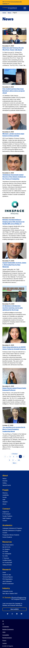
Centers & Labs (6, 574)
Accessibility (5, 635)
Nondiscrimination (7, 637)
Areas (4, 572)
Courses (4, 532)
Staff (3, 499)
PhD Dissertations (7, 579)
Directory (5, 493)
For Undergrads (6, 553)
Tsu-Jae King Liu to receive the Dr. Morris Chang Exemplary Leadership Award (13, 429)
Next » (15, 463)
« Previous (15, 453)
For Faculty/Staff (7, 562)
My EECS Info (6, 547)
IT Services (5, 558)
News (9, 12)
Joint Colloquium (7, 581)
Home (4, 12)
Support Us (5, 511)
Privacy (4, 640)
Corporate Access (7, 591)
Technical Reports (7, 577)
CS (3, 624)
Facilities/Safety (7, 560)
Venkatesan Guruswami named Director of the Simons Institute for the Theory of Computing (14, 177)
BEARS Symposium (8, 583)
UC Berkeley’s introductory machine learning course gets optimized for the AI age (12, 308)
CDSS (3, 632)
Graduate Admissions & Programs (11, 530)
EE (3, 621)
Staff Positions (6, 518)
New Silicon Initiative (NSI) (9, 593)
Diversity (4, 481)
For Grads (5, 551)
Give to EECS (15, 609)
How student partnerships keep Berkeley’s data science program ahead (13, 91)
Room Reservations (8, 545)
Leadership (5, 495)
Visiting (4, 483)
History (4, 478)
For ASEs (5, 556)
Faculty (4, 497)
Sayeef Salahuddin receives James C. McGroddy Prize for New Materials (14, 265)
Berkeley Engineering (8, 629)
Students (5, 502)
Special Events (6, 485)
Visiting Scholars (7, 565)
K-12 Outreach (6, 514)
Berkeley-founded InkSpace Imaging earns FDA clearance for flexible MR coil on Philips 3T (13, 222)
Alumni (4, 504)
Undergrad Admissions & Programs (12, 528)
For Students (6, 549)
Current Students (7, 537)
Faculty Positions (7, 516)
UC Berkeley (5, 626)
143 (19, 460)
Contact (4, 520)
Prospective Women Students (10, 535)
